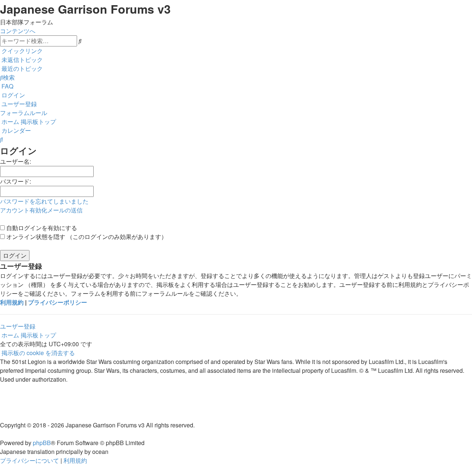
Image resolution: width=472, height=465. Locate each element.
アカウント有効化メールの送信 (41, 210)
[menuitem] (21, 59)
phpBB (42, 442)
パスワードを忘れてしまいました (44, 201)
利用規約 (12, 302)
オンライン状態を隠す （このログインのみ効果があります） (86, 236)
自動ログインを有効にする (41, 227)
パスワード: (15, 181)
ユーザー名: (15, 161)
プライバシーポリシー (57, 302)
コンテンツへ (17, 31)
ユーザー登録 (17, 326)
